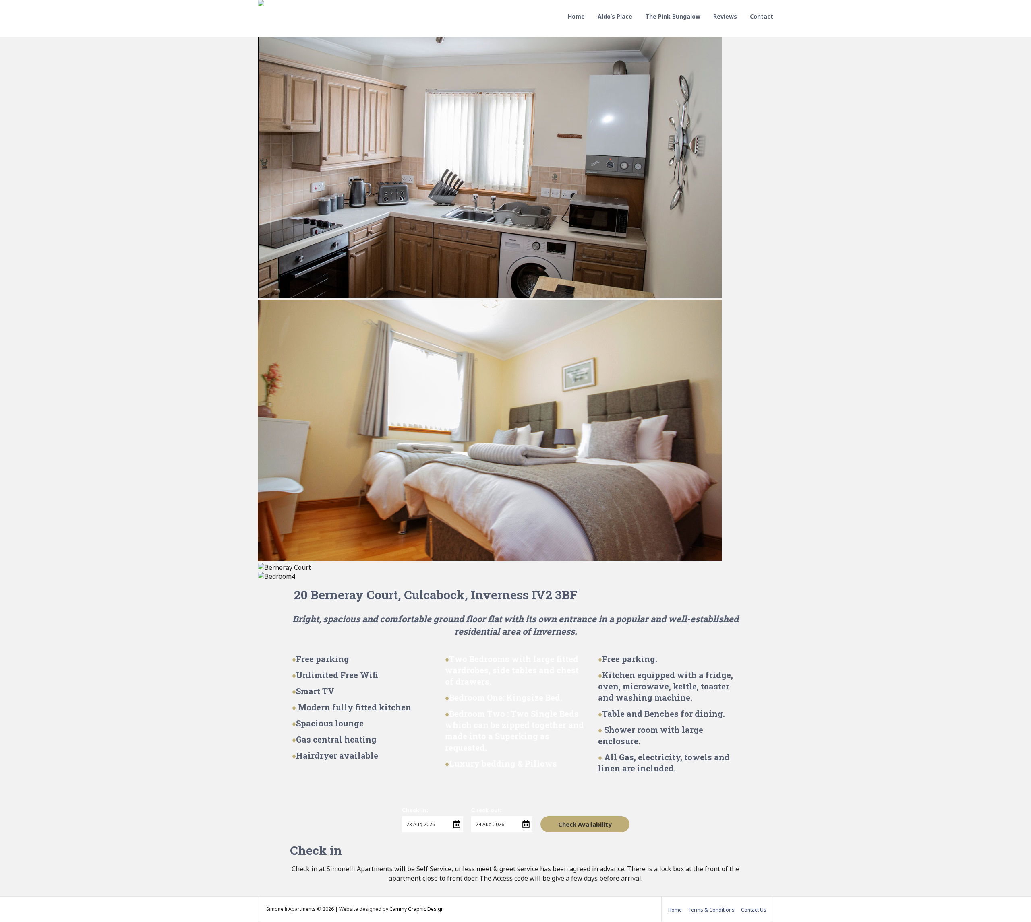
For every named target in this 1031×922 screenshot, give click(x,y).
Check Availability (585, 824)
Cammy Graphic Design (416, 908)
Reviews (725, 16)
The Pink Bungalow (672, 16)
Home (576, 16)
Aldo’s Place (615, 16)
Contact (761, 16)
